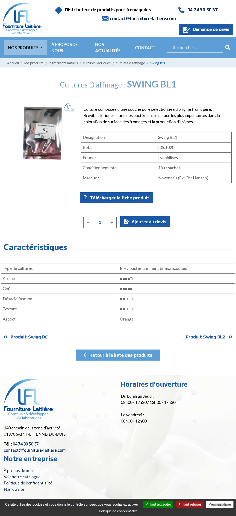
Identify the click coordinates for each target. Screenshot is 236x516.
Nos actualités (108, 47)
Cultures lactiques (97, 63)
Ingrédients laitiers (63, 63)
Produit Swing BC (28, 336)
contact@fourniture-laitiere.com (143, 18)
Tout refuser (191, 504)
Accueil (13, 63)
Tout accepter (159, 504)
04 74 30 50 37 (202, 9)
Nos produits (34, 63)
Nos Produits (23, 47)
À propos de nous (64, 47)
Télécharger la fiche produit (119, 197)
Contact (145, 47)
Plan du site (14, 489)
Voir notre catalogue (22, 476)
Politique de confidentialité (28, 482)
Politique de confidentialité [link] (118, 511)
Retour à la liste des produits (121, 355)
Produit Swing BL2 (206, 336)
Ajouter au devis (148, 221)
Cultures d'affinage (130, 63)
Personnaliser (219, 504)
